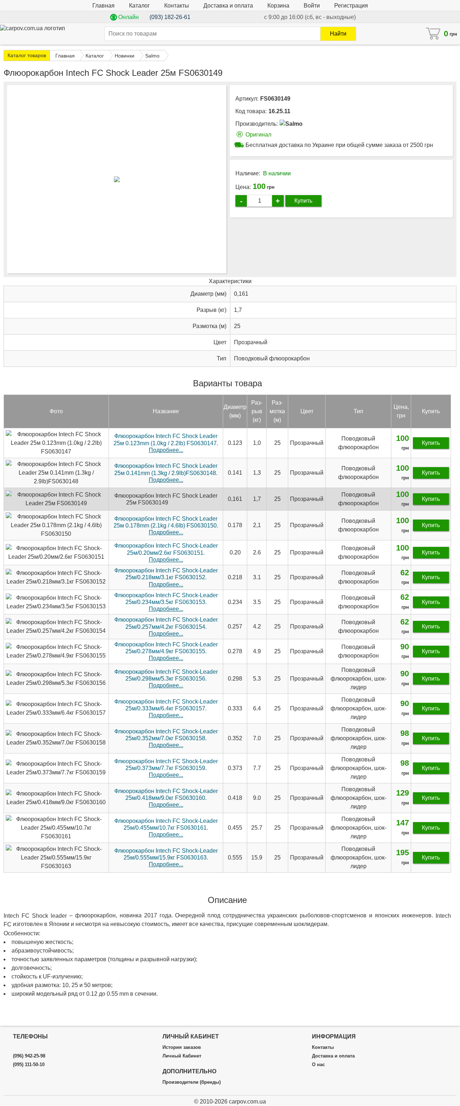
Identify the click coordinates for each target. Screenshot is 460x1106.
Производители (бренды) (191, 1082)
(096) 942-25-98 (29, 1056)
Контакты (176, 6)
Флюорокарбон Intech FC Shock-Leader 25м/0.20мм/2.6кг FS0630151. (166, 552)
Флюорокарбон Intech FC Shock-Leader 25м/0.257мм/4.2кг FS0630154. (166, 626)
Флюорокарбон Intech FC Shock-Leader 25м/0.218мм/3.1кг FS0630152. (166, 577)
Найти (338, 34)
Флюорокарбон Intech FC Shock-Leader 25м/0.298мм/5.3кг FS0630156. (166, 678)
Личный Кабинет (181, 1056)
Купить (303, 201)
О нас (318, 1064)
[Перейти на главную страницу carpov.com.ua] (32, 32)
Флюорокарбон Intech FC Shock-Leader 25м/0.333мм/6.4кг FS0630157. (166, 708)
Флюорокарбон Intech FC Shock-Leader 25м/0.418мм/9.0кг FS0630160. (166, 798)
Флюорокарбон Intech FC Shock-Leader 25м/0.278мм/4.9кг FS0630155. (166, 651)
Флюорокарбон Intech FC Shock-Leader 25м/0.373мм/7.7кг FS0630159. (166, 768)
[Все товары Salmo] (291, 123)
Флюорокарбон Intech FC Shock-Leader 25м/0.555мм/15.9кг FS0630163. (166, 857)
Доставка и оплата (228, 6)
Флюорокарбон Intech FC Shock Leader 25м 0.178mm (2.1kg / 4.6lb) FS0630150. (166, 525)
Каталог (139, 6)
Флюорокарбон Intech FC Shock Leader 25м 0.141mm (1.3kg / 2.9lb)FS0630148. (165, 473)
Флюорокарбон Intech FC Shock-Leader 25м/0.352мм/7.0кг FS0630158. (166, 738)
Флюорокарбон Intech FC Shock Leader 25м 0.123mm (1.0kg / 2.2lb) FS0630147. (166, 443)
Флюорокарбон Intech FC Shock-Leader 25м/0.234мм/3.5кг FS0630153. (166, 602)
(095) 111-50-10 (29, 1064)
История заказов (181, 1047)
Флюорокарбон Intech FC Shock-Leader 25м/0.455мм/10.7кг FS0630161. (166, 828)
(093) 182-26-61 (170, 17)
